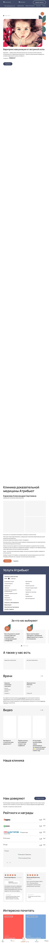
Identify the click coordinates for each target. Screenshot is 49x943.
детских (6, 703)
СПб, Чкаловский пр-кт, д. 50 (9, 5)
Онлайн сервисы (9, 609)
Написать (7, 561)
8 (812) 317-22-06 (20, 5)
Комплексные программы (11, 607)
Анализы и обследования (11, 602)
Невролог (6, 595)
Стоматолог (28, 590)
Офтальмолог (28, 581)
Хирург (27, 594)
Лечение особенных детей (10, 593)
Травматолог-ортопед (30, 592)
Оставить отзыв (40, 798)
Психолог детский (29, 585)
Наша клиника (14, 760)
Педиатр (27, 583)
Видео (8, 710)
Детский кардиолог (30, 598)
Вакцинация (7, 605)
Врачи (8, 676)
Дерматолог (7, 585)
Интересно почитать (19, 910)
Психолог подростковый (31, 588)
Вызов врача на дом (9, 581)
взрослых (43, 701)
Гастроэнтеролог (8, 583)
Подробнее (7, 64)
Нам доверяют (14, 798)
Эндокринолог (28, 596)
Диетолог (6, 588)
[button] (45, 676)
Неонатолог (7, 597)
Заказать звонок (39, 2)
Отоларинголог (8, 599)
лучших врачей (21, 698)
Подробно (15, 561)
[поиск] (13, 941)
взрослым (13, 578)
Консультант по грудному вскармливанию (10, 590)
